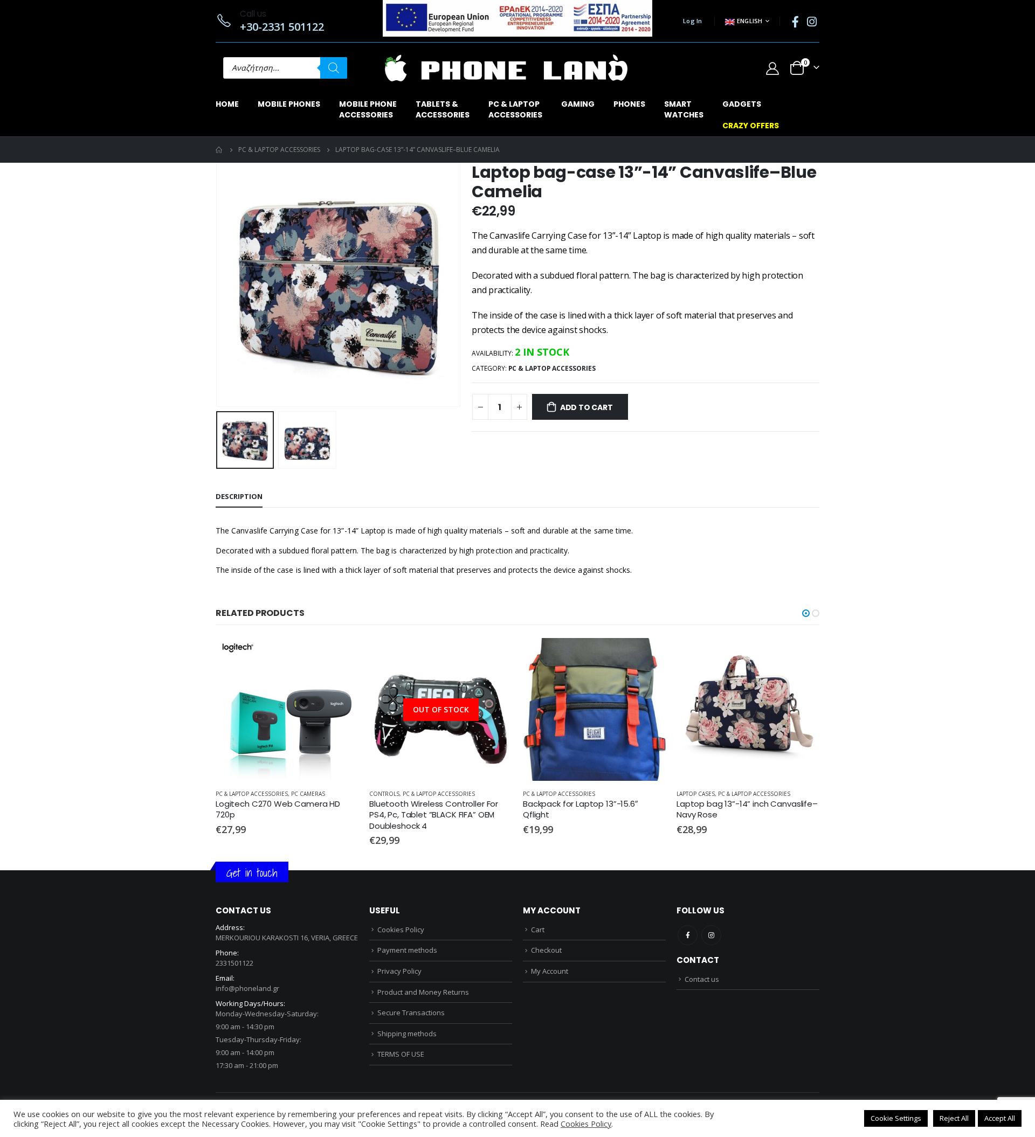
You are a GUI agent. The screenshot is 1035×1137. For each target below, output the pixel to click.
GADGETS (741, 104)
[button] (806, 613)
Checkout (546, 950)
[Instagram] (812, 22)
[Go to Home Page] (219, 149)
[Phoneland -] (506, 67)
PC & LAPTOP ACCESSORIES (552, 368)
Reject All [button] (954, 1118)
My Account (549, 971)
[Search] (333, 68)
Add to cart (586, 407)
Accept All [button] (999, 1118)
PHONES (629, 104)
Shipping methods (407, 1033)
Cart (537, 929)
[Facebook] (795, 22)
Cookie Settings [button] (896, 1118)
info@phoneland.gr (247, 988)
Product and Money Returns (423, 992)
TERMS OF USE (400, 1054)
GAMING (578, 104)
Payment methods (407, 950)
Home (227, 104)
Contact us (702, 979)
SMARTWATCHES (683, 109)
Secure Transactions (411, 1012)
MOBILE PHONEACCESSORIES (368, 109)
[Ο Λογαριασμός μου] (772, 68)
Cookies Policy (400, 929)
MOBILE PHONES (289, 104)
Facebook (688, 935)
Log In (692, 21)
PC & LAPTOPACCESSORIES (515, 109)
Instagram (711, 935)
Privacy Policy (399, 971)
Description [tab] (239, 496)
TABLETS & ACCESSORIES (443, 109)
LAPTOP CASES (696, 794)
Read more (494, 655)
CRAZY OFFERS (750, 125)
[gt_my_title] (287, 709)
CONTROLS (384, 794)
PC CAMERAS (308, 794)
